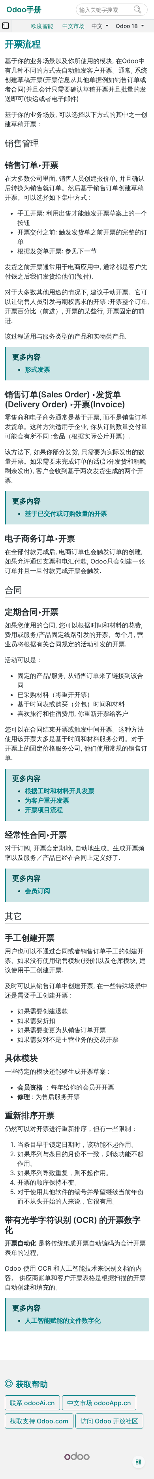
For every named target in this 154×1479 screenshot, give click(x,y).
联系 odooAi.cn (32, 1403)
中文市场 (73, 25)
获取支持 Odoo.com (39, 1421)
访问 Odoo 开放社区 (109, 1421)
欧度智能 (42, 25)
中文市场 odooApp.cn (99, 1403)
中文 (98, 25)
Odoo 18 (127, 25)
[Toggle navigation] (5, 26)
